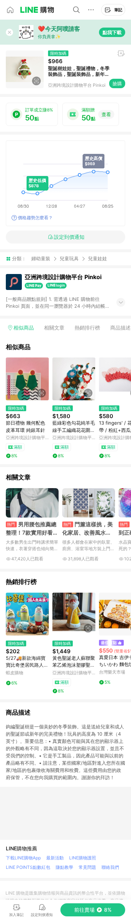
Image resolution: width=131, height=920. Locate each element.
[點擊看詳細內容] (27, 378)
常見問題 (87, 867)
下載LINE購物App (23, 857)
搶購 (117, 83)
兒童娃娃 (97, 258)
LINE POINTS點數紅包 (28, 867)
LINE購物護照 (82, 857)
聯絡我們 (110, 867)
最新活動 (55, 857)
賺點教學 (64, 867)
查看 (106, 114)
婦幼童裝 (40, 258)
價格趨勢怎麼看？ (35, 217)
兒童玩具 (69, 258)
